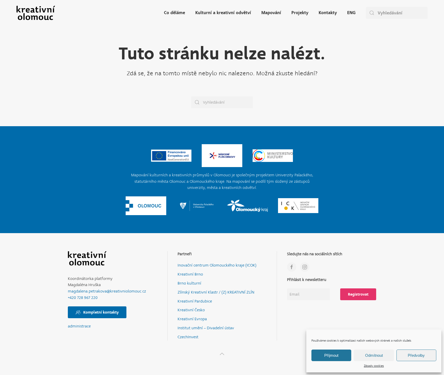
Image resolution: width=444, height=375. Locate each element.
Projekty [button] (299, 13)
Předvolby (416, 355)
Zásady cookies (374, 366)
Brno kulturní (189, 283)
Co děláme (174, 13)
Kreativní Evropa (192, 319)
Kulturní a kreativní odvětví (223, 13)
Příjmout (331, 355)
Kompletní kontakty (101, 312)
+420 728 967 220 (83, 297)
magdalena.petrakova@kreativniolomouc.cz (107, 291)
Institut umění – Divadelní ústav (206, 328)
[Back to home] (35, 13)
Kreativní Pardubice (195, 301)
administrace (79, 326)
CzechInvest (188, 337)
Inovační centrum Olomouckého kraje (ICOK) (217, 265)
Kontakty (328, 13)
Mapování (271, 13)
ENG (351, 13)
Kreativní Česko (191, 310)
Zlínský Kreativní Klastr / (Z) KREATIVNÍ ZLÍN (216, 292)
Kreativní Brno (190, 274)
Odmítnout (374, 355)
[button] (222, 353)
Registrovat (358, 294)
